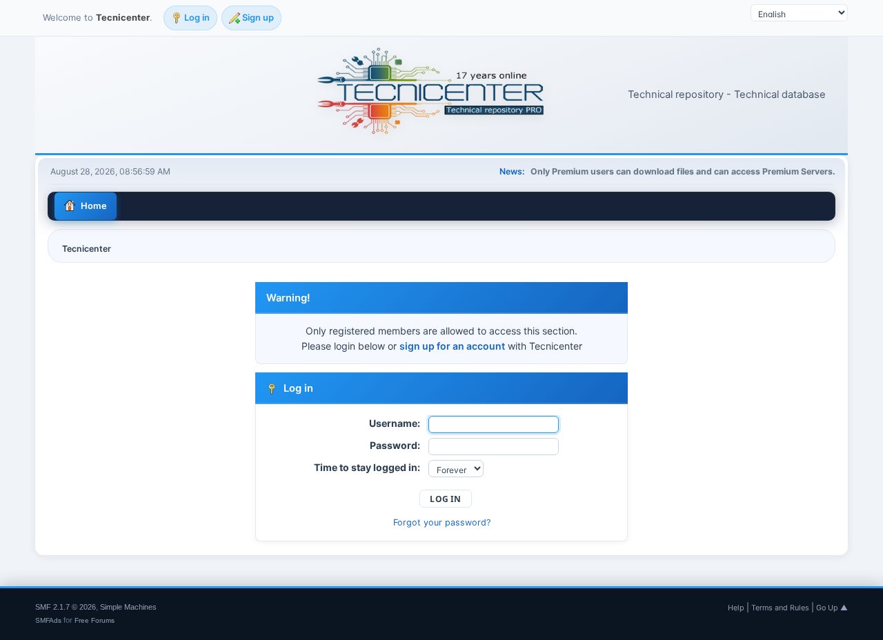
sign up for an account (452, 346)
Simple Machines (128, 607)
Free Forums (95, 620)
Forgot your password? (441, 522)
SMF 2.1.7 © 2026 (65, 607)
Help (736, 607)
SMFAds (48, 620)
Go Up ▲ (832, 607)
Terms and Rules (780, 607)
